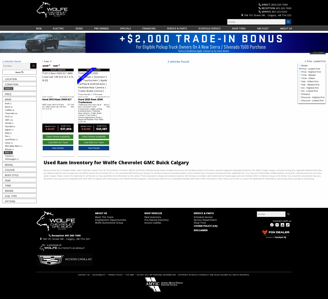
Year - (309, 81)
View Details (58, 148)
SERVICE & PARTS (204, 213)
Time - (308, 75)
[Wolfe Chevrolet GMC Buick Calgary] (52, 9)
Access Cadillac (152, 222)
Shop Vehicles (153, 213)
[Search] (288, 22)
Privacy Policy (115, 274)
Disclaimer (201, 230)
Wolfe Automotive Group (109, 222)
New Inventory (152, 217)
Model (304, 65)
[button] (38, 28)
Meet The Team (104, 217)
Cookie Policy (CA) (205, 226)
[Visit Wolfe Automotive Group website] (61, 246)
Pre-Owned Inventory (156, 219)
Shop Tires (200, 222)
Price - (310, 68)
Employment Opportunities (110, 219)
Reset (18, 72)
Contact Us (84, 274)
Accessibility (99, 274)
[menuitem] (20, 88)
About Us (101, 213)
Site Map (130, 274)
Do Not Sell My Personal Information (156, 274)
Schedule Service (203, 217)
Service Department (205, 219)
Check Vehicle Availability (58, 136)
